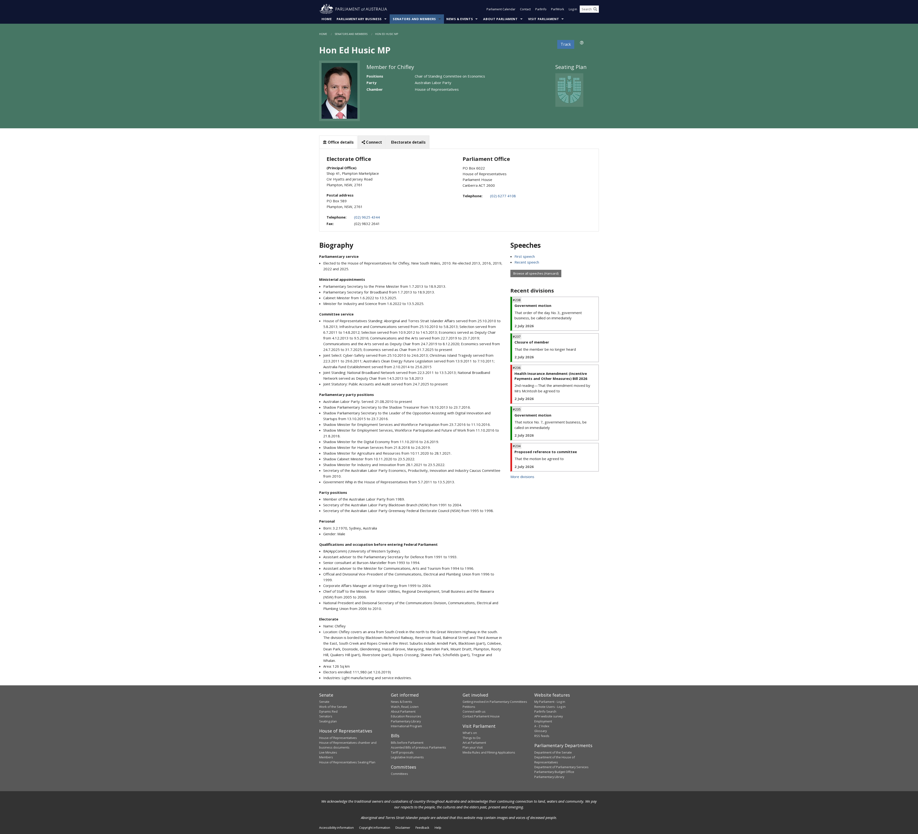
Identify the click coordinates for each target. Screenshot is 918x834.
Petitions (469, 706)
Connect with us (474, 711)
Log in (573, 9)
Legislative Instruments (407, 757)
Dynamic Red (328, 711)
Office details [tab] (340, 142)
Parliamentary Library (406, 721)
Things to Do (472, 738)
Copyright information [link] (374, 827)
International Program (406, 726)
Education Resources (406, 716)
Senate (324, 701)
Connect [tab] (373, 142)
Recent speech (526, 262)
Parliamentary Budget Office (554, 772)
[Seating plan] (569, 89)
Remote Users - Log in (550, 706)
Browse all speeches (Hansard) (535, 273)
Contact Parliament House (481, 716)
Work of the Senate (333, 706)
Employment (543, 721)
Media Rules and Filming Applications (489, 752)
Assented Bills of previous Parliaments (418, 747)
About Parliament (500, 19)
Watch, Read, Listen (405, 706)
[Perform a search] (595, 9)
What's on (470, 733)
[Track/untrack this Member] (582, 42)
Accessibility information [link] (336, 827)
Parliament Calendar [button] (500, 9)
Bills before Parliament (407, 742)
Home (327, 19)
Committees (399, 774)
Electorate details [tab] (408, 142)
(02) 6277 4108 (503, 195)
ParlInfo (540, 9)
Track (566, 44)
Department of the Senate (553, 752)
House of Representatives (338, 738)
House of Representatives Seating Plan (347, 762)
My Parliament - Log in (549, 701)
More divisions (522, 476)
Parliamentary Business (359, 19)
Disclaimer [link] (402, 827)
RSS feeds (541, 736)
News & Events (459, 19)
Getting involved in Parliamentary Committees (495, 701)
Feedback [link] (422, 827)
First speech (524, 256)
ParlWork (557, 9)
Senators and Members (414, 19)
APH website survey (548, 716)
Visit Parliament (543, 19)
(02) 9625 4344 (367, 217)
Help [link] (438, 827)
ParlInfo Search (545, 711)
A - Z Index (541, 726)
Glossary (540, 731)
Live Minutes (328, 752)
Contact (525, 9)
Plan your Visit (473, 747)
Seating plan (328, 721)
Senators (325, 716)
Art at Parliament (474, 742)
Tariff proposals (402, 752)
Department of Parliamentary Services (561, 767)
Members (326, 757)
